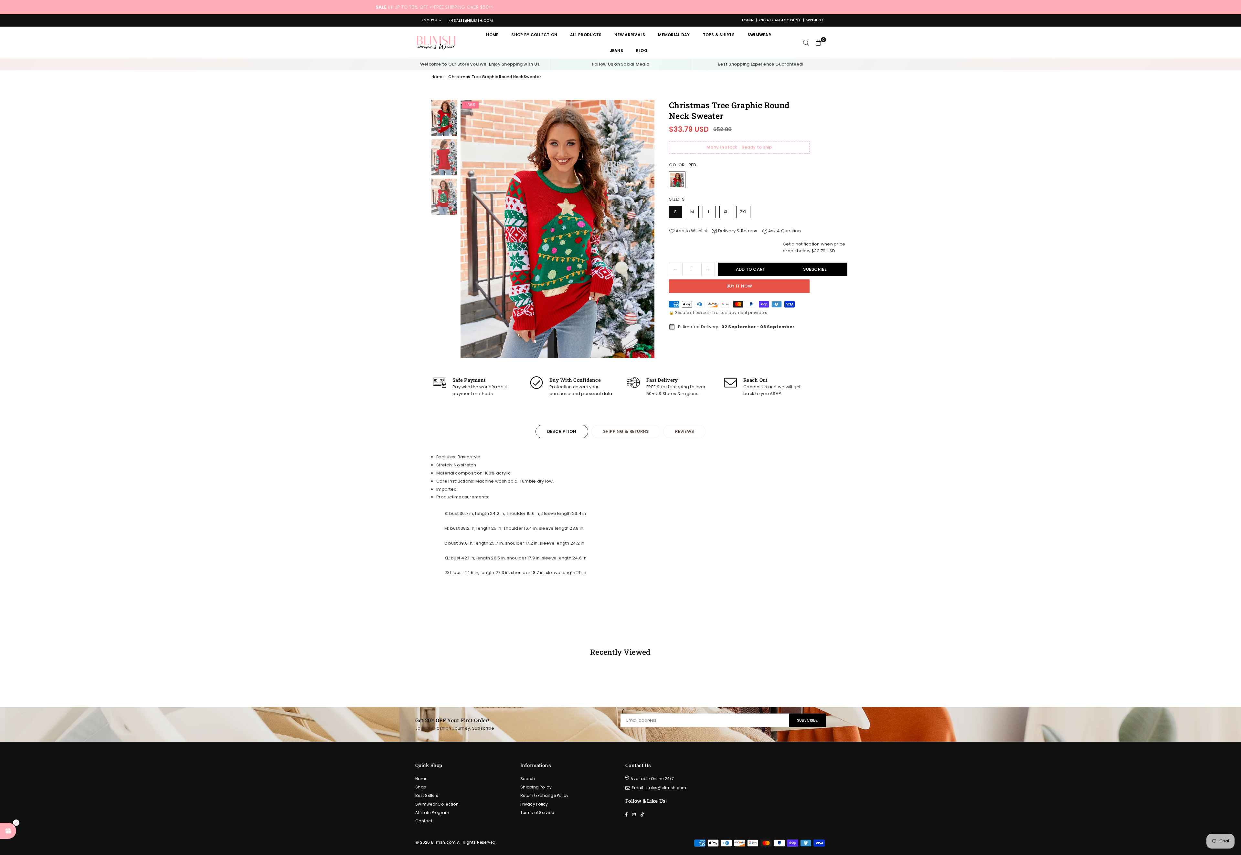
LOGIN (748, 20)
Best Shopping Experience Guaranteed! (760, 64)
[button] (647, 231)
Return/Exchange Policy (544, 795)
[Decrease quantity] (675, 269)
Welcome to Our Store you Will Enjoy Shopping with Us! (480, 64)
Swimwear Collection (437, 804)
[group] (557, 229)
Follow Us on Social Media (621, 64)
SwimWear (759, 34)
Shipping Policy (536, 787)
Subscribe (815, 269)
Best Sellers (426, 795)
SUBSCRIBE (807, 720)
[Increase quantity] (708, 269)
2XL (743, 212)
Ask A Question (784, 231)
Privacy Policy (534, 804)
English (429, 20)
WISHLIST (814, 20)
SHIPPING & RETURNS (626, 431)
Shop (420, 787)
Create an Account (780, 20)
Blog (642, 50)
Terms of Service (537, 812)
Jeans (616, 50)
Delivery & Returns (737, 231)
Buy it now (739, 286)
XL (726, 212)
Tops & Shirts (719, 34)
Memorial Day (674, 34)
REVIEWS (684, 431)
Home (492, 34)
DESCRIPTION (562, 431)
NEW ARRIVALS (629, 34)
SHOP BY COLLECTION (534, 34)
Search (527, 778)
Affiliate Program (432, 812)
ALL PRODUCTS (585, 34)
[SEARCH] (806, 42)
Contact (423, 821)
